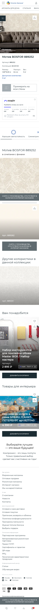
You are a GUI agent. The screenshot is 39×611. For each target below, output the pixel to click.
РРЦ (4, 554)
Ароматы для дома (10, 8)
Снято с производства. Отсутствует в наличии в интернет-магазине (19, 246)
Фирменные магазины (12, 475)
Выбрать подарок (10, 528)
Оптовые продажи (10, 479)
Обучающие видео (10, 570)
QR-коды (6, 551)
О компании (7, 495)
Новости (6, 499)
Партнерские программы (13, 535)
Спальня (27, 8)
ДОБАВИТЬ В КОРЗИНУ (19, 375)
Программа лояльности (13, 522)
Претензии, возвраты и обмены (16, 515)
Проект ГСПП (8, 544)
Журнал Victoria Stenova (13, 525)
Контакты (6, 502)
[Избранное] (15, 608)
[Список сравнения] (24, 608)
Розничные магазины (12, 482)
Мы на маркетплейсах (12, 488)
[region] (19, 133)
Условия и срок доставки (13, 509)
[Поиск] (6, 608)
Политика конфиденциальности (16, 519)
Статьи (5, 566)
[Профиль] (31, 3)
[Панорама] (3, 18)
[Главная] (16, 3)
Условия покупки (10, 512)
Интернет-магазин (10, 485)
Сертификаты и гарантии (13, 547)
